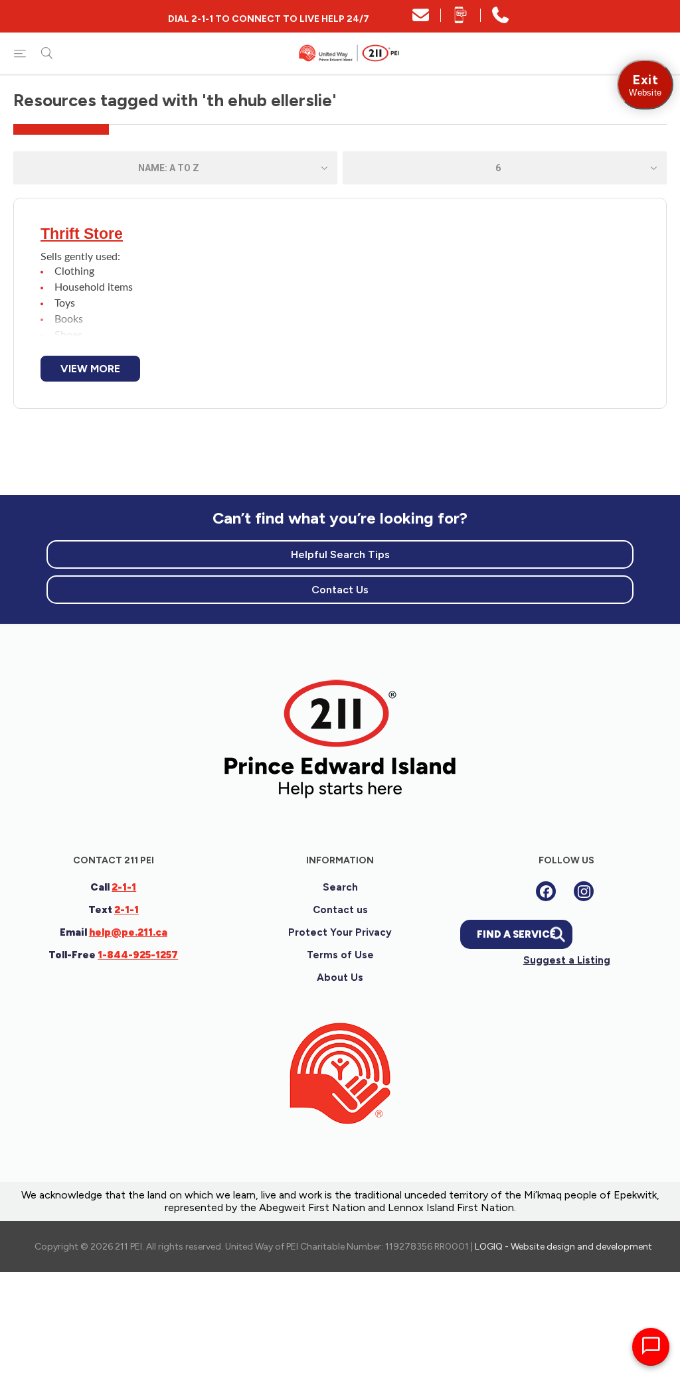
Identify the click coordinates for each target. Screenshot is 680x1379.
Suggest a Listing (566, 960)
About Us (340, 977)
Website (645, 85)
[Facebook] (546, 891)
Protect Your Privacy (340, 932)
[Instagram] (584, 891)
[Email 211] (420, 19)
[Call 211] (500, 19)
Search (340, 887)
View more (90, 368)
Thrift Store (82, 233)
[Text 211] (460, 19)
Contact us (340, 910)
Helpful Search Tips (340, 554)
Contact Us (340, 589)
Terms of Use (340, 955)
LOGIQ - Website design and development (563, 1246)
